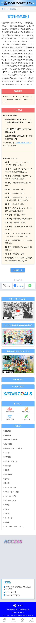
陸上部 (6, 483)
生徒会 (6, 522)
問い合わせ (31, 621)
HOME (19, 605)
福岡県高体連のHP (22, 143)
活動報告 (7, 435)
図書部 (6, 470)
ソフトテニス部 (10, 500)
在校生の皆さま (26, 412)
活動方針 (7, 431)
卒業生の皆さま (10, 419)
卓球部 (6, 505)
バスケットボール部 (11, 492)
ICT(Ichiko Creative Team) (14, 526)
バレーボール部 (10, 496)
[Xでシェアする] (7, 286)
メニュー (14, 621)
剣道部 (6, 509)
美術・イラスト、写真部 (13, 448)
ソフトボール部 (10, 487)
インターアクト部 (10, 461)
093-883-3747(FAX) (13, 595)
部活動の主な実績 (10, 439)
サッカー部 (8, 518)
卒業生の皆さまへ (18, 612)
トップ (22, 621)
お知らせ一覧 (26, 419)
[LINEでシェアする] (30, 286)
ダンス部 (7, 466)
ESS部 (6, 453)
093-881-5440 (11, 592)
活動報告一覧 (18, 270)
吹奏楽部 (7, 457)
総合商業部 (8, 444)
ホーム (4, 621)
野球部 (6, 479)
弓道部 (6, 513)
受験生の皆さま (10, 412)
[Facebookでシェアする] (18, 286)
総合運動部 (8, 474)
